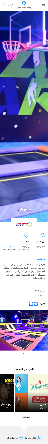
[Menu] (44, 5)
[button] (4, 5)
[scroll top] (24, 428)
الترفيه (41, 295)
